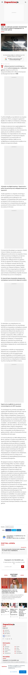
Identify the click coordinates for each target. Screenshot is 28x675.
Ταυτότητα (6, 630)
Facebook (3, 638)
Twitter (5, 638)
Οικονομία (7, 646)
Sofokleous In (11, 2)
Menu (2, 2)
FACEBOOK (9, 530)
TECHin (17, 646)
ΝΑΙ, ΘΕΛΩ (22, 671)
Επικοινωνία (7, 631)
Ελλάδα (3, 24)
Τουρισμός (18, 651)
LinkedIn (9, 638)
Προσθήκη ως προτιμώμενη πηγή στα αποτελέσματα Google (15, 59)
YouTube (7, 638)
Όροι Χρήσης (7, 633)
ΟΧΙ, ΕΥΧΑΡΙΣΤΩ (13, 671)
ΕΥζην (17, 648)
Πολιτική (6, 648)
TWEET (15, 530)
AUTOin (18, 649)
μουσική (11, 526)
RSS (11, 638)
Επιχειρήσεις (7, 649)
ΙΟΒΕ (7, 526)
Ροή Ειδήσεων (19, 653)
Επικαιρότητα (23, 547)
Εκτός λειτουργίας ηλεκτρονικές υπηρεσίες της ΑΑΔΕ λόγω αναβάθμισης (13, 550)
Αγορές (6, 651)
